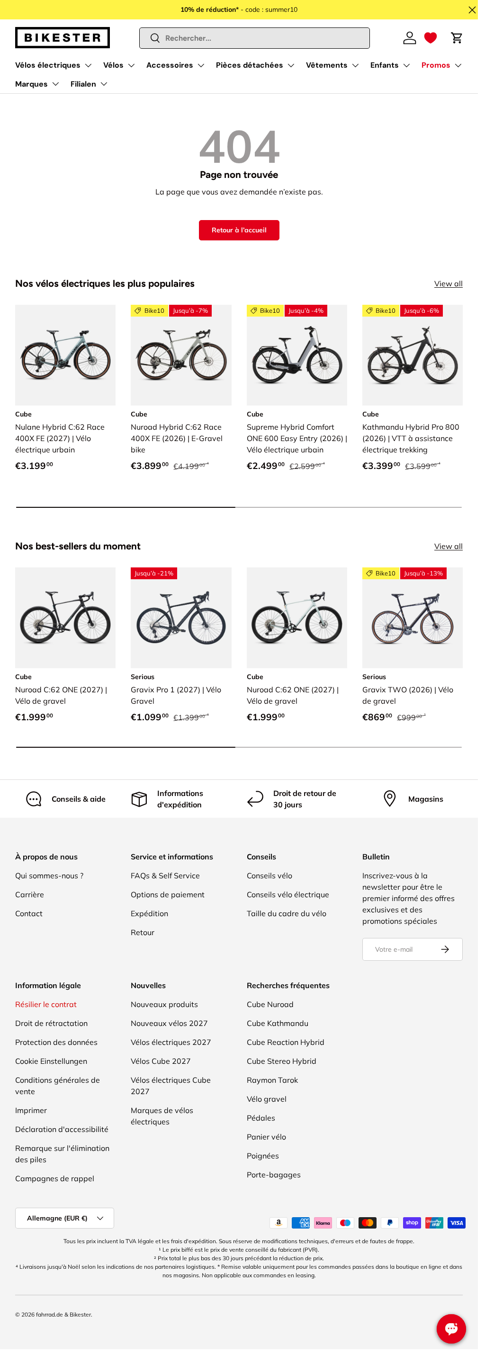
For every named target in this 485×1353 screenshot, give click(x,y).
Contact (29, 913)
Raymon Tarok (272, 1080)
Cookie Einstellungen (51, 1061)
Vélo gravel (267, 1099)
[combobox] (254, 38)
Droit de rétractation (51, 1023)
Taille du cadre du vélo (286, 913)
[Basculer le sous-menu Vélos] (131, 65)
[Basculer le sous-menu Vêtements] (355, 65)
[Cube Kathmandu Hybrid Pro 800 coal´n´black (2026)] (412, 355)
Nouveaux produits (164, 1004)
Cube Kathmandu (277, 1023)
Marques (31, 84)
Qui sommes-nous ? (49, 875)
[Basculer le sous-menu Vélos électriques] (88, 65)
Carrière (29, 894)
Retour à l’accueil (239, 230)
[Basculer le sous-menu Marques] (55, 83)
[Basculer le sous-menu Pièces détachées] (290, 65)
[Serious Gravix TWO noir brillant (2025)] (412, 617)
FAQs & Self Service (165, 875)
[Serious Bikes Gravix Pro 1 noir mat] (181, 617)
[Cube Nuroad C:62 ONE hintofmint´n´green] (297, 617)
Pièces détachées (249, 65)
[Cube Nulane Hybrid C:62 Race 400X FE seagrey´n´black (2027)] (65, 355)
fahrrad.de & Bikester (63, 1314)
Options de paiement (168, 894)
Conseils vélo (269, 875)
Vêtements (327, 65)
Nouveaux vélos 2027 (169, 1023)
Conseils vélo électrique (288, 894)
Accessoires (169, 65)
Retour (142, 932)
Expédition (149, 913)
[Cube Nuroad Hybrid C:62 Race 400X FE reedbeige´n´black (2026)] (181, 355)
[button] (430, 37)
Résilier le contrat (46, 1004)
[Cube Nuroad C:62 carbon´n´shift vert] (65, 617)
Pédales (261, 1118)
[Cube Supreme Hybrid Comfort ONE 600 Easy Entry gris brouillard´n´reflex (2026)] (297, 355)
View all (448, 283)
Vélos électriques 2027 (171, 1042)
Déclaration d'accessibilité (61, 1129)
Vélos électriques (48, 65)
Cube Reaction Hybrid (285, 1042)
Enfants (384, 65)
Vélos (113, 65)
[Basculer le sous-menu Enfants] (406, 65)
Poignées (263, 1155)
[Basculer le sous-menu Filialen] (103, 83)
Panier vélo (266, 1136)
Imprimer (31, 1110)
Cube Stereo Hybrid (281, 1061)
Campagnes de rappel (54, 1178)
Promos (436, 65)
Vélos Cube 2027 (161, 1061)
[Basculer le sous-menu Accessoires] (201, 65)
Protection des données (56, 1042)
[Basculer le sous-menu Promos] (458, 65)
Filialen (83, 84)
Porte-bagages (274, 1174)
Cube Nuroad (270, 1004)
